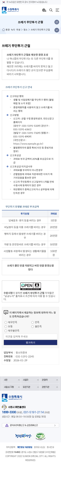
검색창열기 (51, 10)
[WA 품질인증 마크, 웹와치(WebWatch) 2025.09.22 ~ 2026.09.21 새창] (40, 436)
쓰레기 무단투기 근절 (40, 29)
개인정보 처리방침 (24, 447)
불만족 (38, 326)
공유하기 (56, 22)
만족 (37, 322)
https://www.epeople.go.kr (27, 143)
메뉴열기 (57, 10)
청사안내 (50, 447)
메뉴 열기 (56, 30)
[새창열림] (31, 286)
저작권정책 (10, 447)
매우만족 (12, 322)
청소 (25, 29)
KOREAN (44, 10)
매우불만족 (13, 330)
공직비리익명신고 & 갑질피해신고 (24, 425)
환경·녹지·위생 (13, 29)
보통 (10, 326)
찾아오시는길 (39, 447)
